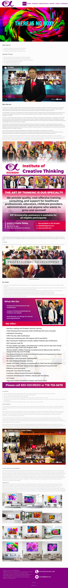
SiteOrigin (33, 585)
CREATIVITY (52, 3)
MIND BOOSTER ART (44, 3)
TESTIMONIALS (64, 3)
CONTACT (57, 3)
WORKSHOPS (35, 3)
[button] (32, 40)
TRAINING (29, 3)
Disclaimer (34, 582)
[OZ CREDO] (7, 3)
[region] (34, 24)
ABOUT (24, 3)
